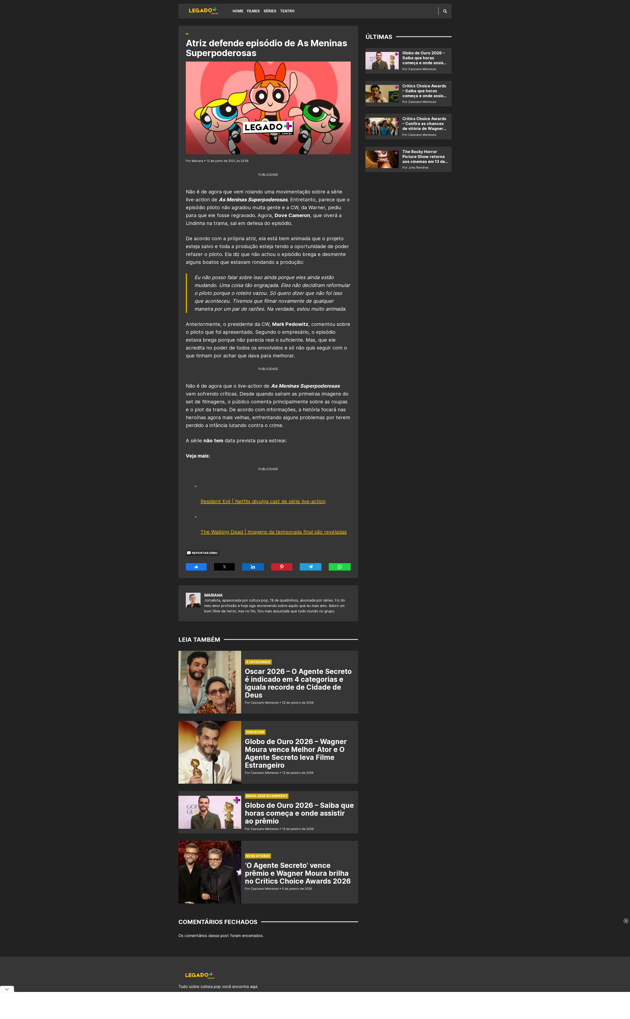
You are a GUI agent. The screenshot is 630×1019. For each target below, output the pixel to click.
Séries (270, 11)
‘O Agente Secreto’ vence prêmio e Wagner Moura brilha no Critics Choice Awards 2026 (298, 873)
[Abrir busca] (445, 11)
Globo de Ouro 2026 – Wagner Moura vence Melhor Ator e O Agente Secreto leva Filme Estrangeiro (296, 753)
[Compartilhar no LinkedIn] (253, 567)
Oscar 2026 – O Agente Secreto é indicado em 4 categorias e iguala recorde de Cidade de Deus (298, 683)
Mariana (213, 595)
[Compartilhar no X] (224, 567)
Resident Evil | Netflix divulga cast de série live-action (263, 501)
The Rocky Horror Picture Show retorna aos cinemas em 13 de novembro (423, 159)
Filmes (253, 11)
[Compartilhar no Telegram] (310, 567)
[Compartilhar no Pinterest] (281, 567)
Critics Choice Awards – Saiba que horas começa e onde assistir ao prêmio (425, 93)
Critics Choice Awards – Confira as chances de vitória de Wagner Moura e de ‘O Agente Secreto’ (424, 128)
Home (238, 11)
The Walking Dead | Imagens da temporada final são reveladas (274, 532)
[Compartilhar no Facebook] (196, 567)
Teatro (287, 11)
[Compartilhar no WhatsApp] (340, 567)
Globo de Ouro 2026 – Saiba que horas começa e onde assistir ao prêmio (299, 813)
